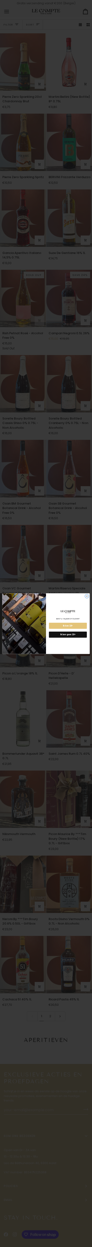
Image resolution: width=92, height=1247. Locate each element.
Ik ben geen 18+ (67, 634)
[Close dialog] (87, 596)
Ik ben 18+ (68, 626)
